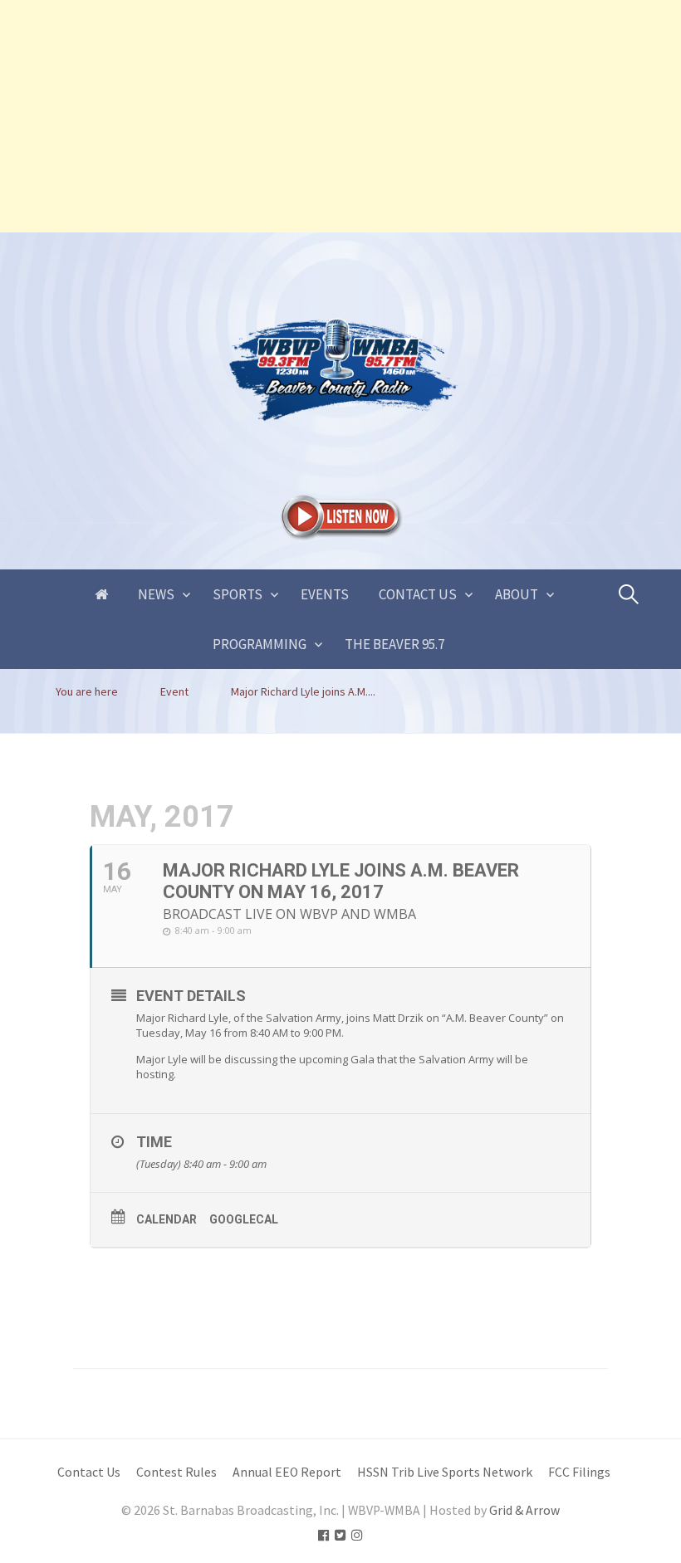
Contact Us (418, 594)
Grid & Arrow (524, 1510)
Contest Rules (176, 1472)
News (156, 594)
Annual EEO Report (287, 1472)
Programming (259, 644)
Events (325, 594)
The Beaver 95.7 (394, 644)
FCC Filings (579, 1472)
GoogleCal (243, 1219)
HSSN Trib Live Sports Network (444, 1472)
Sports (237, 594)
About (516, 594)
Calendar (166, 1219)
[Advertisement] (340, 116)
